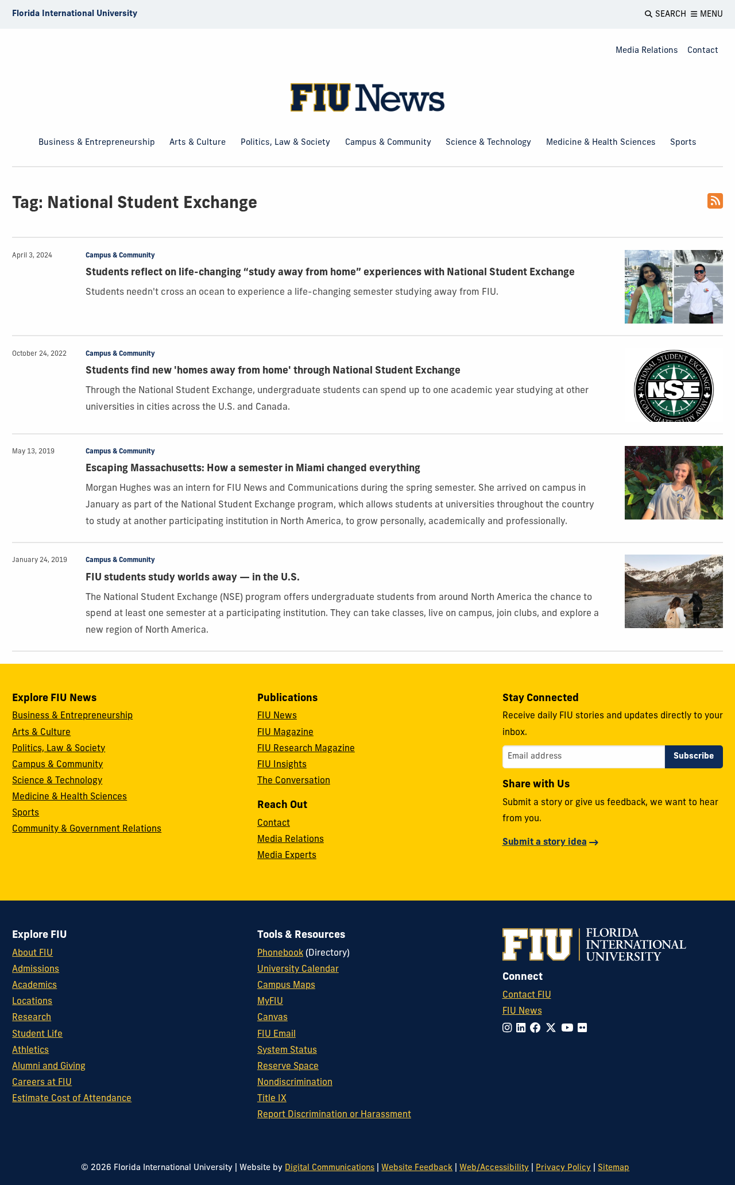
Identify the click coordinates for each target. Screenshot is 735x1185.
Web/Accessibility (494, 1168)
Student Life (37, 1034)
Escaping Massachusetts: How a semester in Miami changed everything (253, 469)
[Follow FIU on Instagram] (509, 1029)
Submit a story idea (544, 842)
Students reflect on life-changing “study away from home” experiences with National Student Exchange (330, 273)
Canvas (272, 1017)
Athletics (30, 1050)
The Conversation (293, 781)
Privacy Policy (563, 1168)
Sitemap (613, 1168)
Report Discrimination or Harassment (334, 1114)
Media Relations (647, 51)
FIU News (277, 716)
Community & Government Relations (86, 829)
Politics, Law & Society (285, 142)
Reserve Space (288, 1066)
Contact (702, 51)
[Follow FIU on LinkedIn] (523, 1029)
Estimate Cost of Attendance (71, 1098)
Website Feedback (416, 1168)
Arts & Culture (197, 142)
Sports (683, 142)
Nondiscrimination (294, 1082)
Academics (34, 985)
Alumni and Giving (49, 1066)
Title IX (272, 1098)
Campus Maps (286, 985)
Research (31, 1017)
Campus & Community (388, 142)
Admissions (35, 969)
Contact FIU (526, 995)
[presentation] (674, 287)
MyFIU (270, 1001)
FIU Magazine (285, 732)
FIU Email (276, 1034)
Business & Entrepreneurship (96, 142)
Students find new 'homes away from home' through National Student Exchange (273, 371)
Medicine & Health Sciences (601, 142)
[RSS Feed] (715, 205)
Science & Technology (488, 142)
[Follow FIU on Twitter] (553, 1029)
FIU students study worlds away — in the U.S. (193, 578)
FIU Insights (282, 765)
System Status (287, 1050)
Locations (32, 1001)
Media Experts (286, 855)
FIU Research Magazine (306, 748)
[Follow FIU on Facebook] (538, 1029)
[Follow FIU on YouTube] (569, 1029)
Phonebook (280, 953)
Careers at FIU (42, 1082)
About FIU (32, 953)
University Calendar (298, 969)
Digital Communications (329, 1168)
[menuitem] (647, 51)
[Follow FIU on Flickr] (584, 1029)
